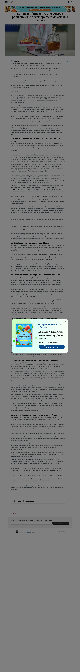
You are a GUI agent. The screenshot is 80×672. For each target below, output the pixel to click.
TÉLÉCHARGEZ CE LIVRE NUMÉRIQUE (52, 346)
